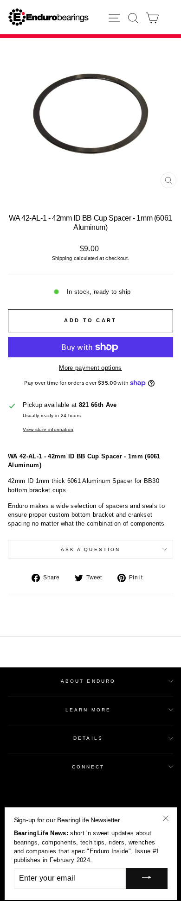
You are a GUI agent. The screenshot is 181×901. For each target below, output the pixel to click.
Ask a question (90, 549)
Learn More (88, 709)
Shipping (62, 258)
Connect (88, 766)
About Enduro (88, 681)
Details (88, 738)
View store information (48, 429)
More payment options (90, 367)
